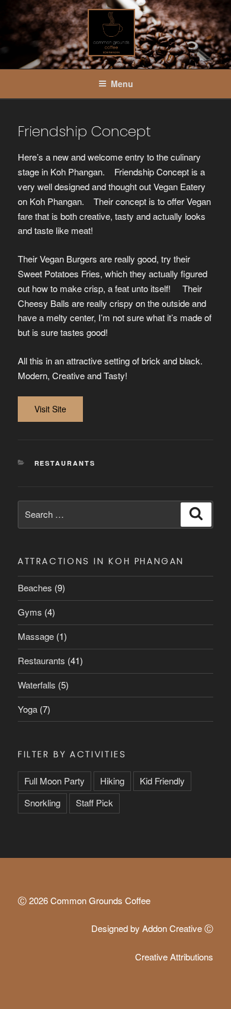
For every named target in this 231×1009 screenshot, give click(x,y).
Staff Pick (94, 802)
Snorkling (42, 802)
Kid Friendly (162, 780)
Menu (122, 83)
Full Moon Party (54, 780)
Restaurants (65, 463)
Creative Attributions (174, 956)
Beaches (35, 587)
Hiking (112, 780)
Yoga (27, 709)
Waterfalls (37, 684)
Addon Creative (172, 928)
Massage (36, 636)
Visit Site (50, 409)
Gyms (30, 612)
